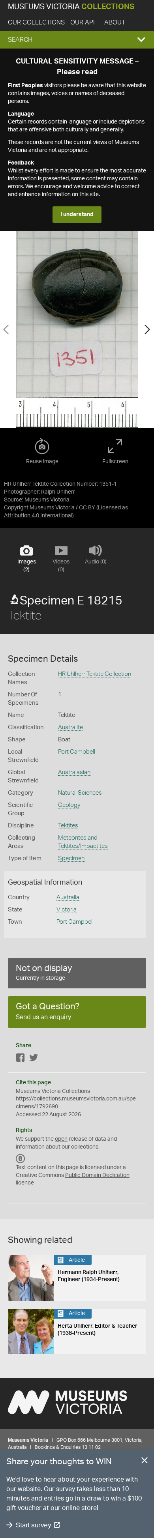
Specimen (71, 858)
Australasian (74, 772)
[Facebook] (20, 1059)
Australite (70, 727)
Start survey (33, 1525)
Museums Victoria (71, 7)
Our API (82, 22)
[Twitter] (33, 1059)
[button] (77, 40)
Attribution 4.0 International (38, 515)
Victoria (66, 910)
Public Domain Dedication (97, 1175)
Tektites (68, 826)
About (114, 22)
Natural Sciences (80, 793)
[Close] (144, 1462)
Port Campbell (76, 752)
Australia (67, 897)
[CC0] (20, 1159)
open (61, 1139)
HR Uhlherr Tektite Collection (94, 674)
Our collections (36, 22)
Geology (69, 805)
